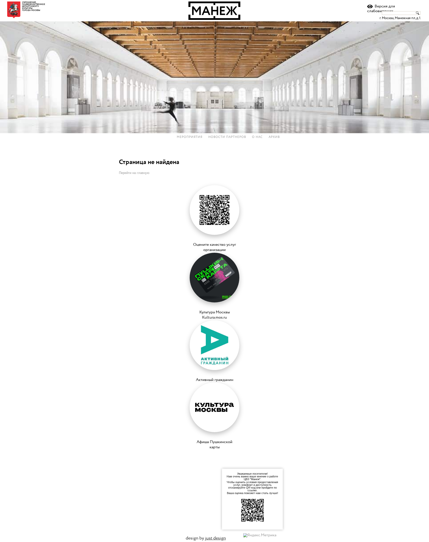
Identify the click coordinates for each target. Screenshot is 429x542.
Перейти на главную (134, 173)
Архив (274, 137)
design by (206, 538)
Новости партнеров (227, 137)
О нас (257, 137)
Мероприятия (189, 137)
